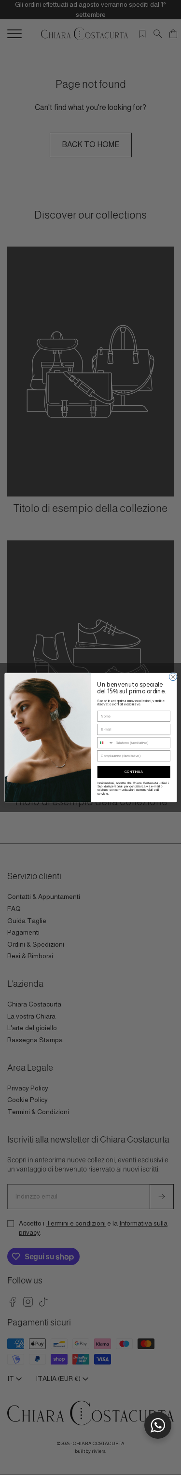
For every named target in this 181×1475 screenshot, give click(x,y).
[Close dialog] (173, 677)
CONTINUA (134, 771)
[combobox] (105, 742)
